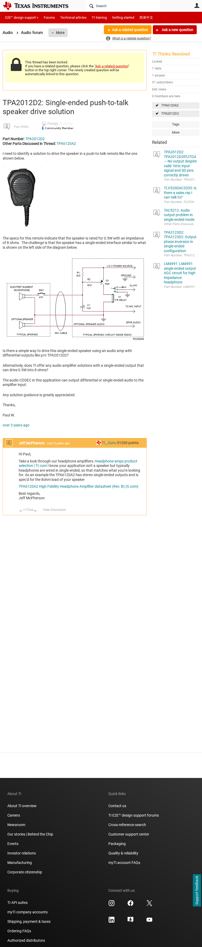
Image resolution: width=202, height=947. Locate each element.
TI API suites (17, 902)
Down (35, 511)
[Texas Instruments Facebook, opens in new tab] (130, 905)
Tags (175, 124)
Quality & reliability (123, 853)
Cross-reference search (127, 825)
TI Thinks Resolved (171, 54)
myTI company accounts (27, 912)
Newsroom (16, 825)
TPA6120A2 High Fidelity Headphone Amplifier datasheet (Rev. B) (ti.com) (78, 486)
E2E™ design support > (21, 17)
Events (12, 844)
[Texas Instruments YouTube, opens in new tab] (149, 921)
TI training (99, 17)
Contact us (117, 806)
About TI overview (22, 806)
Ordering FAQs (19, 931)
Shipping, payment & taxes (28, 921)
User (196, 5)
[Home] (39, 6)
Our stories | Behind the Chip (30, 834)
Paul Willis (21, 127)
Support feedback (197, 890)
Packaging (117, 844)
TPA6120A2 (170, 105)
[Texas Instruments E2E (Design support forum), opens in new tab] (130, 921)
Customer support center (128, 834)
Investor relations (21, 853)
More (60, 32)
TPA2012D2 (170, 113)
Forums (49, 17)
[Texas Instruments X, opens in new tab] (149, 905)
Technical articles (73, 17)
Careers (13, 815)
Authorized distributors (26, 940)
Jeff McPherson (32, 443)
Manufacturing (19, 863)
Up (21, 511)
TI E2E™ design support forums (133, 815)
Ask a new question (177, 30)
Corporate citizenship (24, 872)
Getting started (123, 17)
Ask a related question (130, 30)
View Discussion (54, 510)
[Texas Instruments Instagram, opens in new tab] (111, 905)
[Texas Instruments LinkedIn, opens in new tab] (111, 921)
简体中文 (146, 17)
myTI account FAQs (124, 863)
